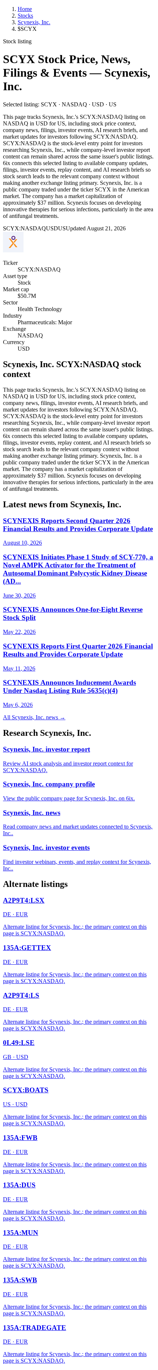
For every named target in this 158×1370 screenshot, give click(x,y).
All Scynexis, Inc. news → (34, 717)
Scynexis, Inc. (34, 22)
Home (25, 9)
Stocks (25, 15)
